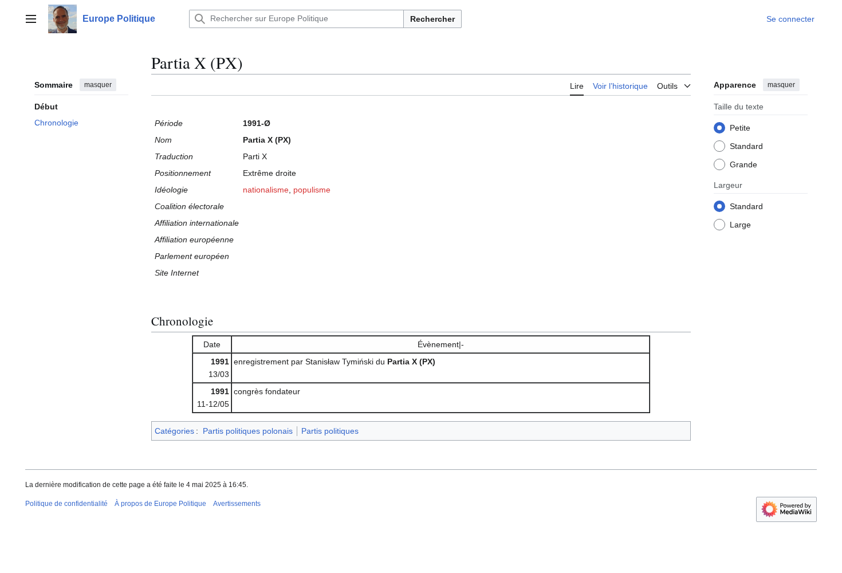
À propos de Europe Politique (160, 504)
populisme (311, 189)
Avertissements (237, 504)
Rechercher (432, 18)
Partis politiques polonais (248, 430)
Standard (746, 146)
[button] (31, 19)
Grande (743, 164)
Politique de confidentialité (66, 504)
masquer (98, 85)
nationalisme (266, 189)
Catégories (174, 430)
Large (740, 224)
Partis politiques (330, 430)
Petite (740, 127)
